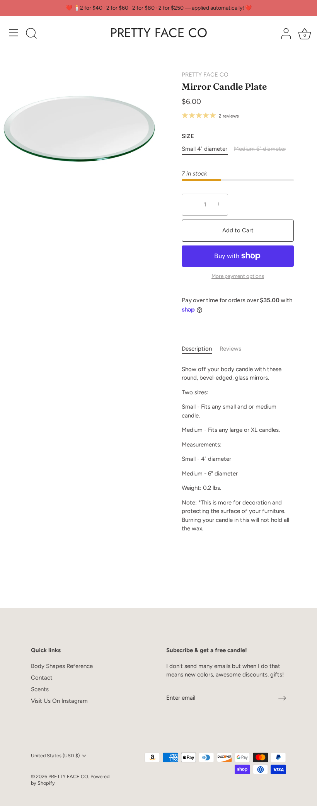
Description (197, 348)
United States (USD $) (55, 755)
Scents (40, 689)
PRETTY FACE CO (158, 33)
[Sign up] (282, 698)
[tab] (201, 348)
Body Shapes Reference (62, 666)
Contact (42, 677)
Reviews (230, 348)
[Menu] (13, 32)
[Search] (31, 34)
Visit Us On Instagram (59, 700)
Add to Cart (238, 230)
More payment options (237, 276)
